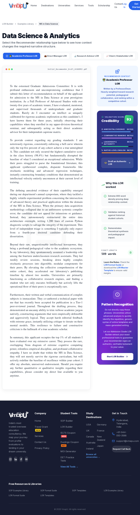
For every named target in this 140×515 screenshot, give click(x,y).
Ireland (89, 448)
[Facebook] (21, 459)
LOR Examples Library (113, 490)
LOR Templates (47, 495)
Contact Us (118, 5)
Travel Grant (41, 428)
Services (79, 5)
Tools (91, 5)
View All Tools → (69, 466)
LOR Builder (7, 24)
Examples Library (26, 24)
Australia (90, 442)
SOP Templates (79, 490)
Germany (101, 424)
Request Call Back (121, 449)
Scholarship (104, 5)
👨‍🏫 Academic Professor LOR (23, 56)
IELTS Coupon (67, 434)
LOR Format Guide (112, 265)
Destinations (47, 5)
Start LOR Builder (115, 356)
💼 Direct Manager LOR (55, 56)
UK (87, 430)
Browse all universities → (93, 455)
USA (88, 424)
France (100, 430)
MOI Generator (68, 451)
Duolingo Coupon (69, 444)
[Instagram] (10, 459)
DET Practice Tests (67, 459)
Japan (100, 446)
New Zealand (101, 438)
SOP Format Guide (48, 490)
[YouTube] (26, 459)
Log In (124, 5)
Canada (90, 436)
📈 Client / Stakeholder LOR (119, 56)
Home (34, 5)
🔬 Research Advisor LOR (86, 56)
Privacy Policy (42, 448)
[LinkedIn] (15, 459)
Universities (64, 5)
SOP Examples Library (19, 490)
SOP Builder (66, 420)
